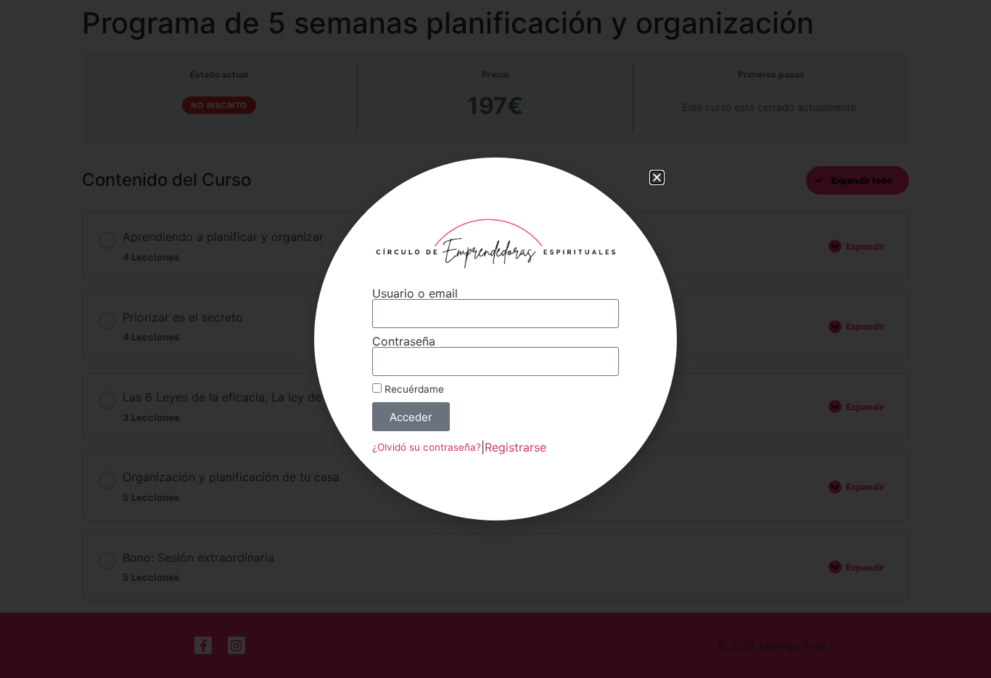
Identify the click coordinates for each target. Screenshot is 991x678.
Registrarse (515, 447)
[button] (656, 177)
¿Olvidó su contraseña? (426, 447)
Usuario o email (415, 293)
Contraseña (403, 341)
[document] (495, 339)
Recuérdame (413, 389)
